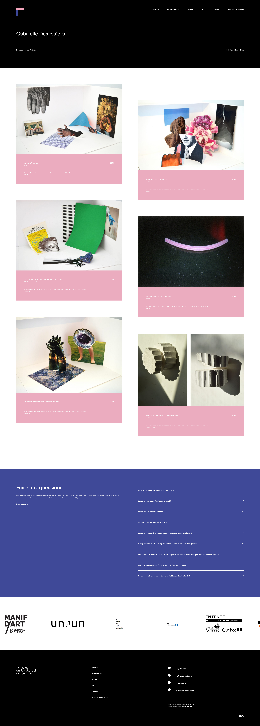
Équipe (190, 9)
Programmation (173, 9)
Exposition (155, 9)
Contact (216, 9)
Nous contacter (22, 504)
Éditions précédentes (235, 9)
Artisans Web (188, 706)
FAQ (202, 9)
